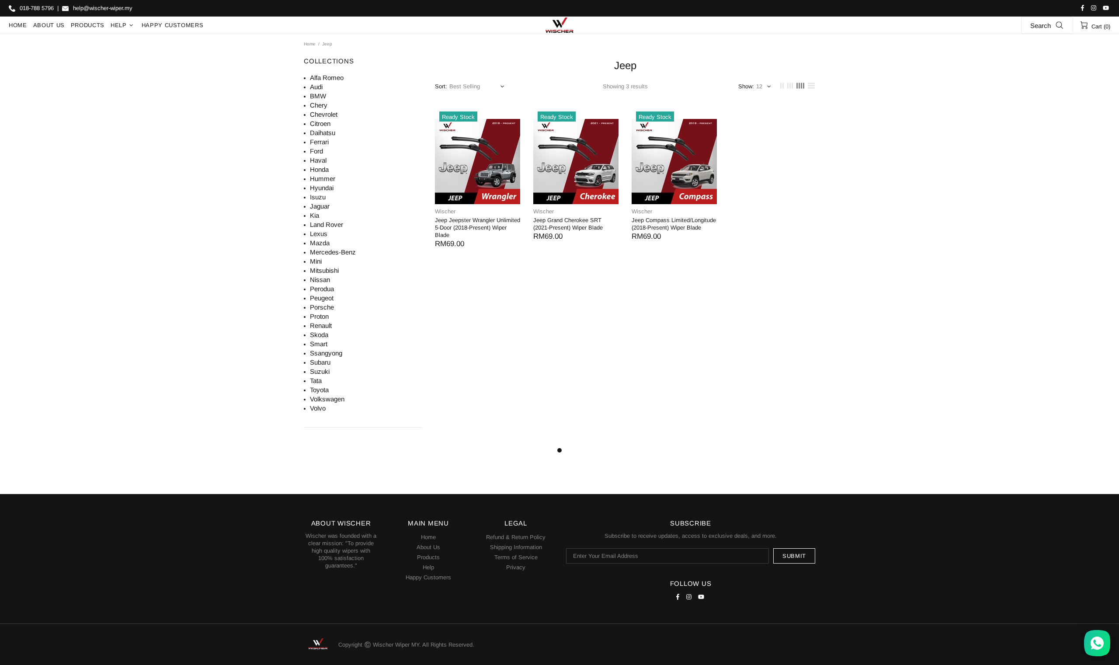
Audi (316, 87)
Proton (319, 316)
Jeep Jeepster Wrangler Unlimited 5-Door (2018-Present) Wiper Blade (477, 227)
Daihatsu (322, 132)
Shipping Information (516, 547)
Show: (746, 86)
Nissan (320, 279)
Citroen (320, 123)
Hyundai (322, 187)
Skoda (319, 334)
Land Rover (326, 224)
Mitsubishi (324, 270)
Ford (316, 151)
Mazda (320, 243)
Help (428, 567)
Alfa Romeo (327, 77)
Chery (318, 105)
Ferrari (319, 142)
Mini (316, 261)
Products (428, 557)
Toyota (319, 389)
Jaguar (320, 206)
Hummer (322, 178)
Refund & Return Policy (516, 537)
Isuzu (318, 197)
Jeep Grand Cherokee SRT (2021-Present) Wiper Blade (568, 224)
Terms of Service (516, 557)
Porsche (322, 307)
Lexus (318, 233)
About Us (428, 547)
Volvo (318, 408)
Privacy (515, 567)
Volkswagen (327, 399)
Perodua (322, 288)
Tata (316, 380)
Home (310, 44)
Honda (319, 169)
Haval (318, 160)
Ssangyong (326, 353)
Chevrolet (323, 114)
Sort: (441, 86)
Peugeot (322, 298)
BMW (318, 96)
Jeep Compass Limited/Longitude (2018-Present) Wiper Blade (674, 224)
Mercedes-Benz (333, 252)
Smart (318, 344)
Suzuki (320, 371)
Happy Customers (428, 577)
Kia (314, 215)
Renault (321, 325)
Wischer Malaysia (559, 25)
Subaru (320, 362)
